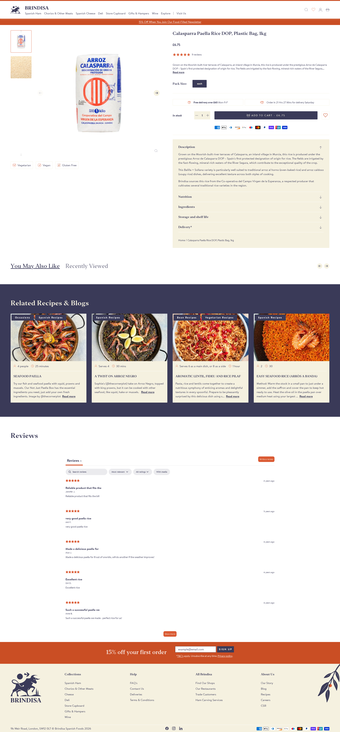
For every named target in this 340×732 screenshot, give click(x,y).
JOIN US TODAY (197, 390)
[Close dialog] (219, 334)
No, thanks (196, 414)
